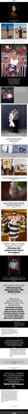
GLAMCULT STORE (17, 1)
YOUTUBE (19, 410)
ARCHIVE (12, 1)
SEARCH (2, 410)
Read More (14, 21)
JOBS (10, 410)
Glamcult (14, 0)
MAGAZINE (15, 1)
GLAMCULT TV (10, 1)
